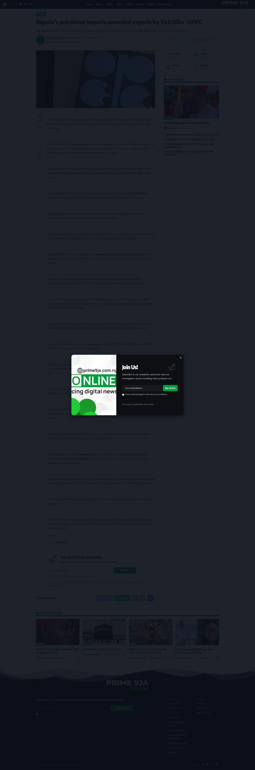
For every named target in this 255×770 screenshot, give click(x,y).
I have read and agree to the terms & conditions (146, 394)
